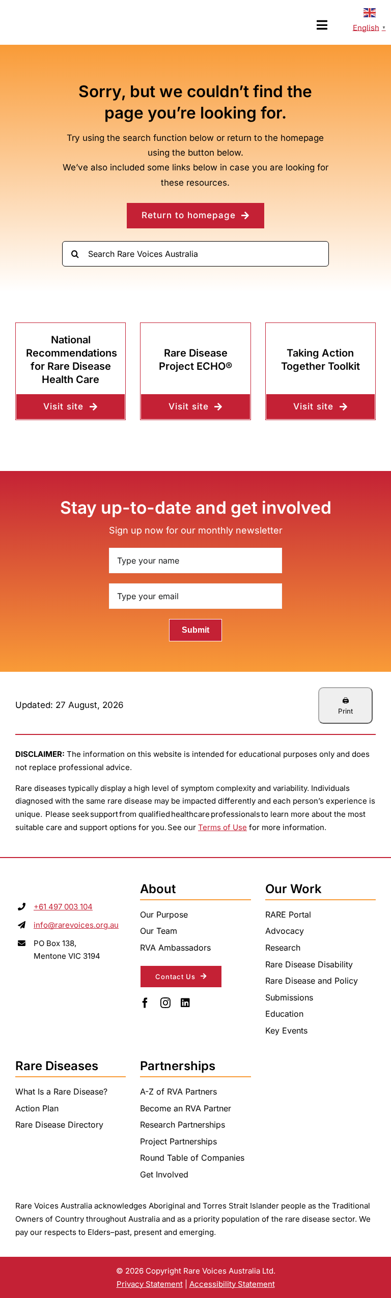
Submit (195, 630)
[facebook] (145, 1003)
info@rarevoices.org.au (76, 925)
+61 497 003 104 (63, 906)
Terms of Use (222, 827)
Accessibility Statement (232, 1284)
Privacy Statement (150, 1284)
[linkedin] (185, 1003)
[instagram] (165, 1003)
